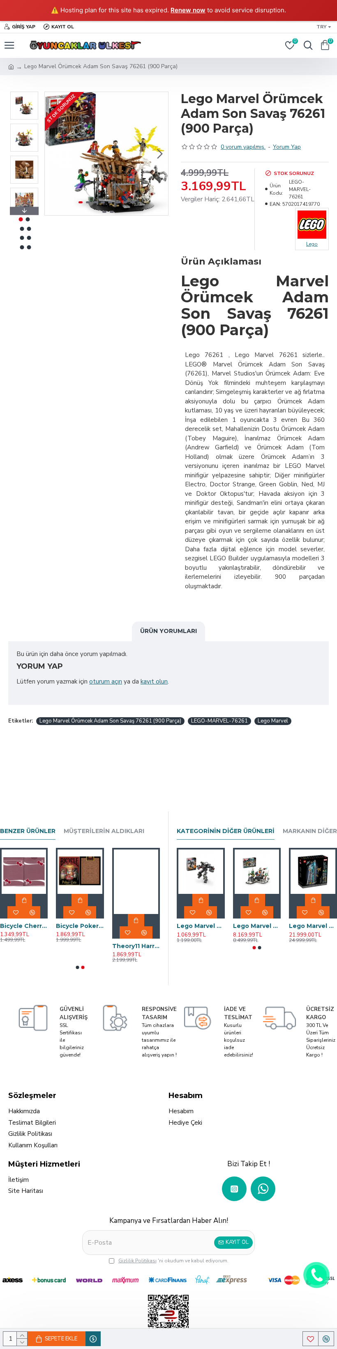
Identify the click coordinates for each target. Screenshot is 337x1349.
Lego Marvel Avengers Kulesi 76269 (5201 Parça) (313, 926)
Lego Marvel (273, 721)
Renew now (188, 10)
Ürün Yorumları (168, 631)
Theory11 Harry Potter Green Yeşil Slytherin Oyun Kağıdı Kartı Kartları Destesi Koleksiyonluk (136, 946)
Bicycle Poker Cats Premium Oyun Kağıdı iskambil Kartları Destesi (80, 926)
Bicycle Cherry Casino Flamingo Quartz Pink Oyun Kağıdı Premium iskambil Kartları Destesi (24, 926)
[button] (53, 153)
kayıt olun (154, 681)
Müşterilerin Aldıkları (104, 831)
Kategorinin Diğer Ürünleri (226, 831)
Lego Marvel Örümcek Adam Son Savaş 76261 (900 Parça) (110, 721)
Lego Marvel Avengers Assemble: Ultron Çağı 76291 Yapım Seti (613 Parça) (257, 926)
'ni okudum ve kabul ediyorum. (173, 1260)
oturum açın (105, 681)
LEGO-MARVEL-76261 (219, 721)
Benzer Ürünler (27, 831)
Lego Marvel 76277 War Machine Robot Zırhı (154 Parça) (201, 926)
